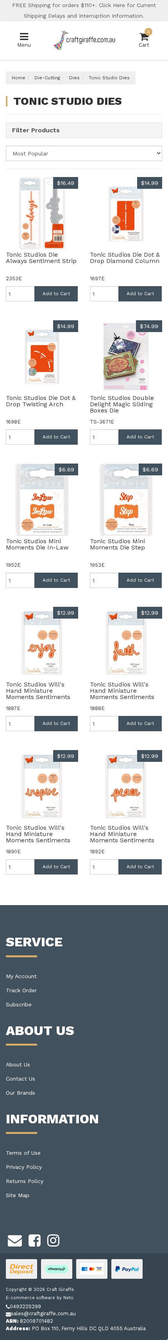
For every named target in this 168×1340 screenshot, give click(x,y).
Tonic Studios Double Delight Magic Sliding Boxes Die (122, 404)
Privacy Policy (24, 1167)
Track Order (21, 990)
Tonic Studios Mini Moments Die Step (117, 544)
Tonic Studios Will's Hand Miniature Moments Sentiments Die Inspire (38, 837)
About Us (18, 1064)
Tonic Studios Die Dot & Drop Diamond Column (125, 258)
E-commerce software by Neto (39, 1297)
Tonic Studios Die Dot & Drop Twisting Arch (41, 401)
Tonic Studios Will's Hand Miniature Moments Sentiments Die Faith (122, 694)
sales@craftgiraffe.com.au (43, 1313)
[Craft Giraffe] (84, 40)
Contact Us (20, 1078)
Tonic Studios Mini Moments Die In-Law (37, 544)
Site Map (17, 1195)
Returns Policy (24, 1181)
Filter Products (36, 130)
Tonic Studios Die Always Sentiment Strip (41, 258)
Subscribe (19, 1004)
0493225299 (25, 1306)
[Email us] (15, 1239)
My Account (21, 976)
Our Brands (20, 1093)
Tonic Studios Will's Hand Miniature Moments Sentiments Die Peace (122, 837)
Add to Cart (56, 293)
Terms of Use (23, 1153)
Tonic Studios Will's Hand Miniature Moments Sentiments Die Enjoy (38, 694)
